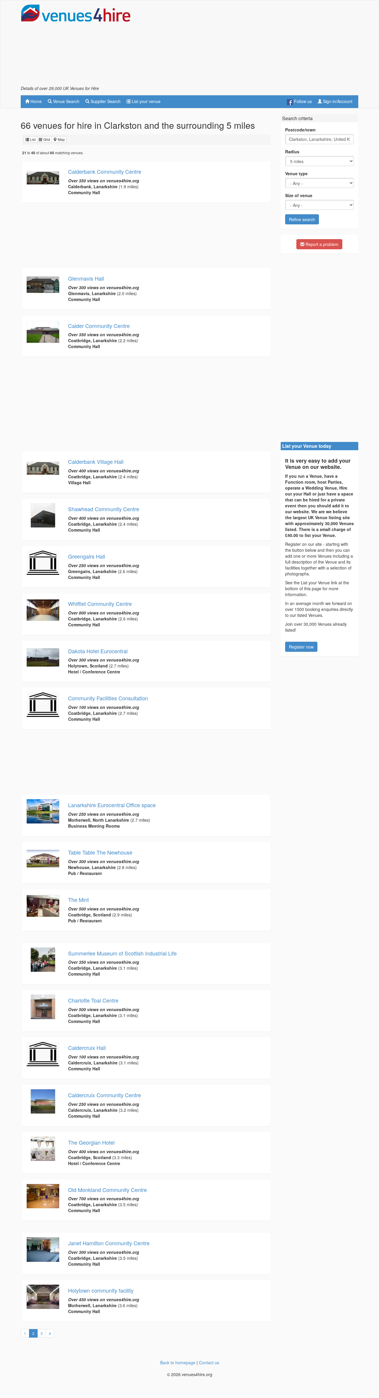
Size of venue (298, 195)
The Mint (78, 899)
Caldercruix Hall (87, 1047)
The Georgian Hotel (91, 1142)
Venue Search (65, 101)
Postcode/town (300, 130)
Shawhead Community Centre (103, 509)
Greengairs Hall (86, 556)
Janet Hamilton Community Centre (109, 1243)
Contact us (209, 1362)
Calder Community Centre (99, 325)
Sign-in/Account (337, 101)
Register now (301, 647)
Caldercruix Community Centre (104, 1095)
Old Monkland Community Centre (107, 1189)
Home (35, 101)
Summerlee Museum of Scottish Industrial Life (122, 953)
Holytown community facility (101, 1290)
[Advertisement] (250, 44)
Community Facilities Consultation (108, 698)
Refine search (302, 219)
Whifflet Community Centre (100, 603)
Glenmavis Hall (86, 278)
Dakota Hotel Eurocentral (98, 651)
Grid (46, 139)
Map (61, 139)
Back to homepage (177, 1362)
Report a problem (321, 244)
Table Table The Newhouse (100, 852)
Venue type (296, 173)
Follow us (302, 101)
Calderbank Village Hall (95, 461)
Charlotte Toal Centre (93, 1000)
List (32, 139)
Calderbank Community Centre (104, 171)
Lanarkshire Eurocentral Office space (112, 805)
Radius (292, 152)
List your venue (145, 101)
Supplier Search (105, 101)
